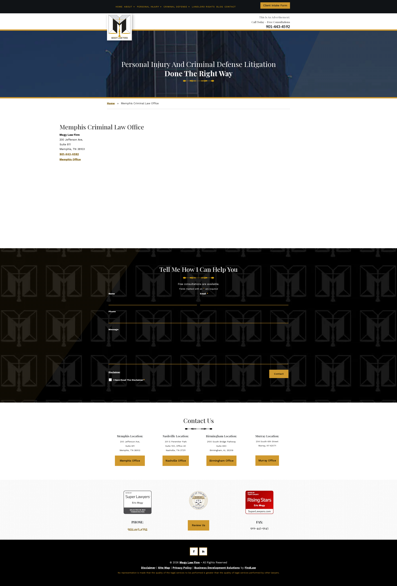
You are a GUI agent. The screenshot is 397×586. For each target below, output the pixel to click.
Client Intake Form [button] (275, 5)
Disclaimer (114, 372)
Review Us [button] (198, 525)
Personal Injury (148, 6)
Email (204, 293)
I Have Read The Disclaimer (129, 380)
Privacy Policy (182, 567)
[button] (393, 581)
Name (112, 293)
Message (113, 329)
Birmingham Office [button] (221, 460)
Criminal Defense (175, 6)
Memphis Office (70, 159)
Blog (219, 6)
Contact (230, 6)
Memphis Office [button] (130, 460)
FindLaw (250, 567)
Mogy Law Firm (190, 562)
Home (119, 6)
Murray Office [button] (267, 460)
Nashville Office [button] (175, 460)
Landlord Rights (203, 6)
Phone (112, 311)
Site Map (164, 567)
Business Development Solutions (217, 567)
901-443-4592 (278, 26)
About (128, 6)
